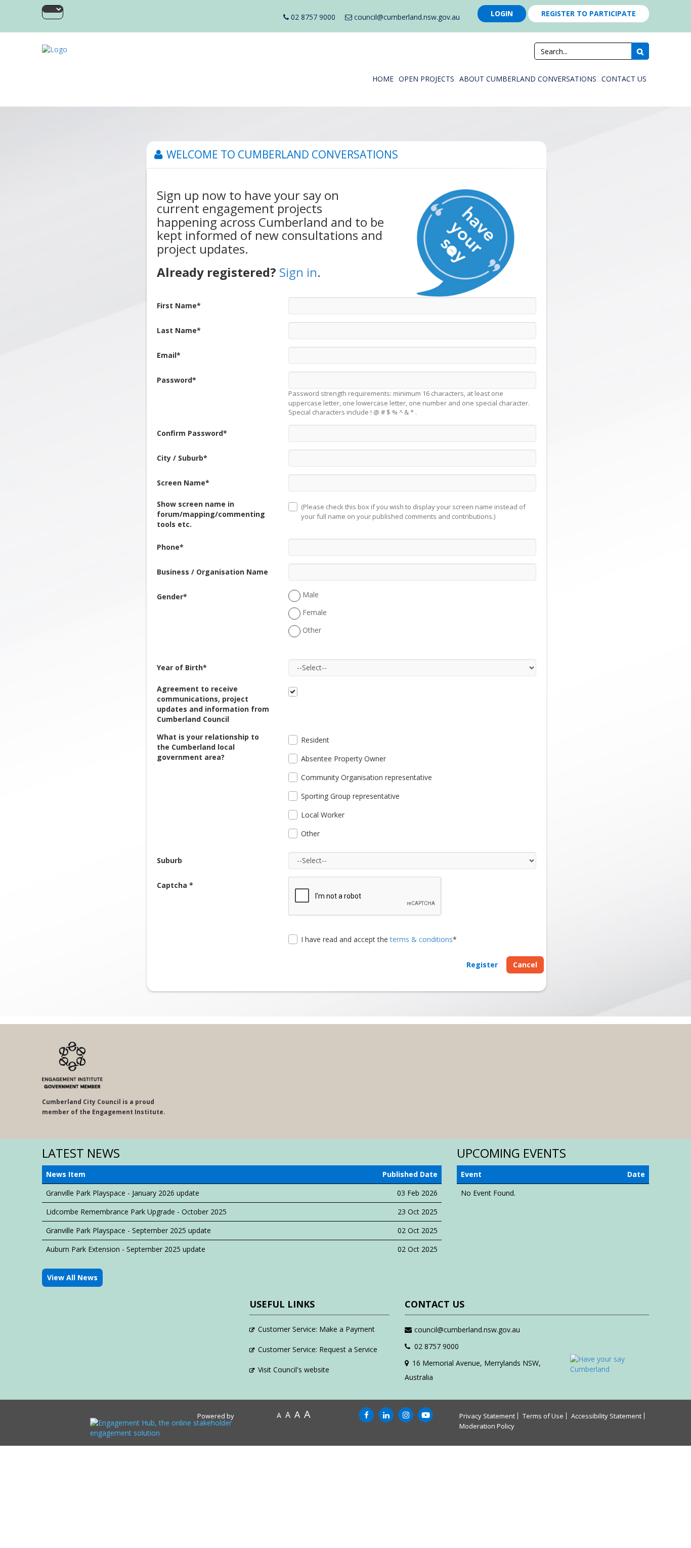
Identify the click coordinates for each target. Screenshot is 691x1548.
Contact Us (623, 79)
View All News (72, 1277)
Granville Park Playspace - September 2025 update (128, 1230)
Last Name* (179, 330)
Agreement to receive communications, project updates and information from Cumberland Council (213, 704)
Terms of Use (543, 1415)
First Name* (179, 305)
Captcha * (175, 885)
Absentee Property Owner (343, 758)
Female (315, 612)
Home (383, 79)
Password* (176, 380)
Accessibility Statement (606, 1415)
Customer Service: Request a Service (317, 1349)
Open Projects (426, 79)
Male (311, 594)
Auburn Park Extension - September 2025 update (125, 1249)
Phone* (170, 547)
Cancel (525, 964)
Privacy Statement (487, 1415)
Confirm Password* (192, 433)
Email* (169, 355)
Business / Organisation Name (212, 572)
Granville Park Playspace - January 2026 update (122, 1193)
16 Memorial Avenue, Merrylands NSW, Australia (473, 1370)
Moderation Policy (486, 1426)
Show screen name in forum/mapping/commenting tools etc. (211, 514)
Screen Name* (183, 482)
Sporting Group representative (350, 796)
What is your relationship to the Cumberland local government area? (208, 747)
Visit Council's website (293, 1369)
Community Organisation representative (366, 777)
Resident (315, 740)
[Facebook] (366, 1415)
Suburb (169, 860)
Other (312, 630)
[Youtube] (425, 1415)
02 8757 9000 (312, 17)
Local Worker (322, 815)
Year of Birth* (182, 667)
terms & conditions (421, 939)
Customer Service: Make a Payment (316, 1329)
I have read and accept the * (379, 939)
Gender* (172, 596)
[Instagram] (406, 1415)
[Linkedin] (386, 1415)
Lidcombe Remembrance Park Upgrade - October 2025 (136, 1211)
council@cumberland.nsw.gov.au (406, 17)
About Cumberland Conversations (527, 79)
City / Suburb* (182, 458)
